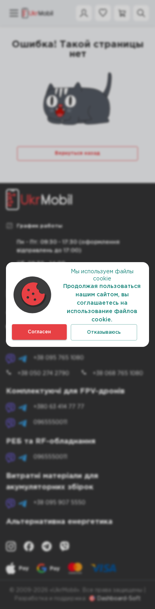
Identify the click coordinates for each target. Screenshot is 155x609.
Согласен (39, 332)
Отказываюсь (104, 332)
